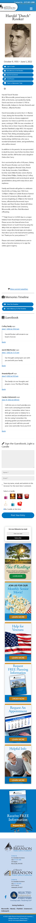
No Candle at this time (13, 509)
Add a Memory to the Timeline (15, 71)
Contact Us (14, 856)
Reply (4, 342)
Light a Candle (11, 66)
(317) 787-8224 (17, 883)
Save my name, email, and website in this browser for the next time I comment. (18, 485)
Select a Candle (9, 491)
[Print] (5, 88)
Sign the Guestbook (12, 75)
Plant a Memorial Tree (14, 83)
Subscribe (18, 538)
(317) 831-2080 (17, 860)
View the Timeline (12, 304)
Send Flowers (10, 79)
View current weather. (19, 289)
